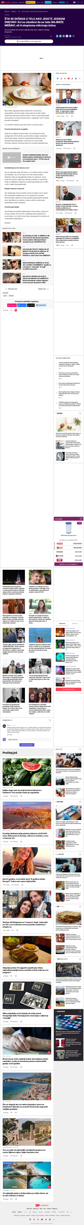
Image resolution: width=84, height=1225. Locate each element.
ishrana (11, 295)
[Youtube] (68, 79)
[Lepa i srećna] (41, 1212)
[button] (51, 36)
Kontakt (28, 1215)
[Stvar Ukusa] (69, 1212)
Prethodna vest (12, 289)
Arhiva (57, 1215)
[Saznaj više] (80, 413)
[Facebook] (57, 79)
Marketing (16, 1215)
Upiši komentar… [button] (13, 739)
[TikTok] (72, 79)
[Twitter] (65, 79)
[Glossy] (35, 1212)
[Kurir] (14, 1212)
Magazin (14, 11)
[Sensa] (54, 1212)
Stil (19, 11)
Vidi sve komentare (26, 745)
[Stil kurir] (30, 1212)
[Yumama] (61, 1212)
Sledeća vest (42, 289)
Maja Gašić (7, 35)
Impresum (22, 1215)
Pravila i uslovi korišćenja (37, 1215)
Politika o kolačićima (50, 1215)
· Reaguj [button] (62, 116)
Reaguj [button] (6, 310)
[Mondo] (6, 2)
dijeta (5, 295)
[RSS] (79, 79)
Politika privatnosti (65, 1215)
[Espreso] (20, 1212)
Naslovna (7, 11)
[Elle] (25, 1212)
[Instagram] (61, 79)
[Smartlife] (47, 1212)
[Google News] (76, 79)
